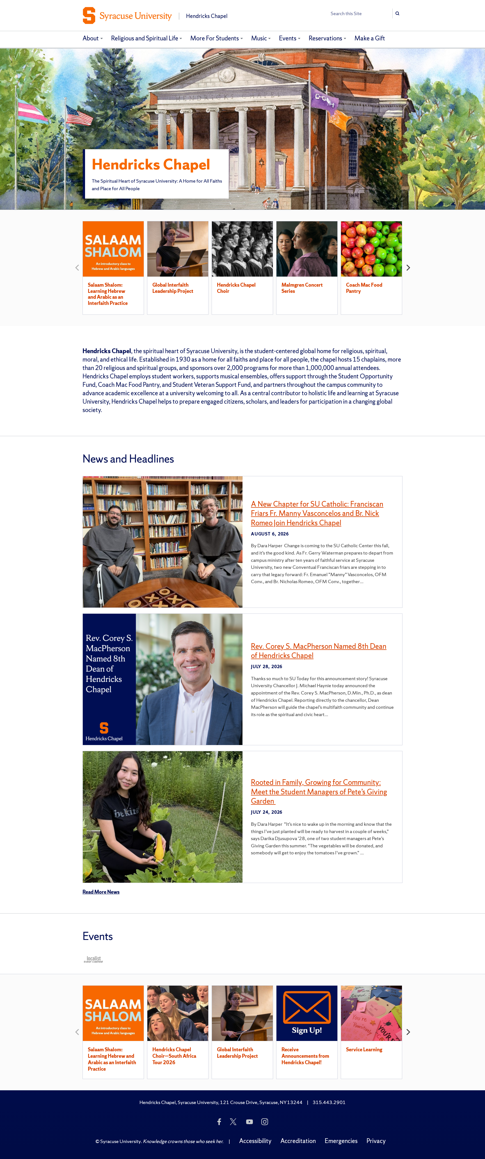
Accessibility (255, 1141)
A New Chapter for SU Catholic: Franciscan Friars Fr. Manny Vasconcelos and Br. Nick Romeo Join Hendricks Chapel (317, 513)
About (91, 38)
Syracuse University (120, 1141)
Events (287, 38)
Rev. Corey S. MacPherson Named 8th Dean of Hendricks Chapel (318, 651)
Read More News (101, 892)
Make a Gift (369, 38)
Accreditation (298, 1141)
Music (259, 38)
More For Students (214, 38)
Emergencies (341, 1141)
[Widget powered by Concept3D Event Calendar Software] (94, 959)
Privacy (376, 1141)
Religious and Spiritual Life (144, 38)
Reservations (325, 38)
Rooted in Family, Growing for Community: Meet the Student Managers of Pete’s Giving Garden (319, 791)
